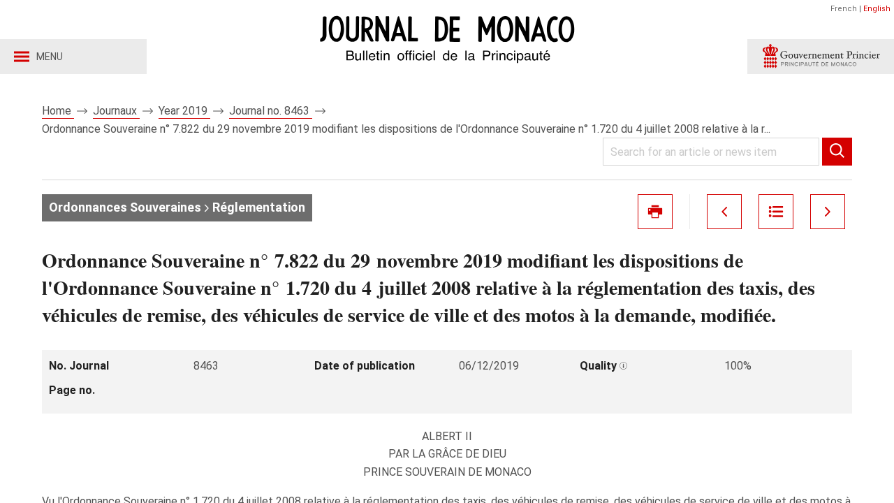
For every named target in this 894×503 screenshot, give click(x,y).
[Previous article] (724, 211)
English (877, 8)
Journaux (116, 110)
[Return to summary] (776, 211)
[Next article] (827, 211)
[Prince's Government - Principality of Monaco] (820, 56)
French (843, 8)
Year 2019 (184, 110)
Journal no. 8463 (270, 110)
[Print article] (655, 211)
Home (58, 110)
